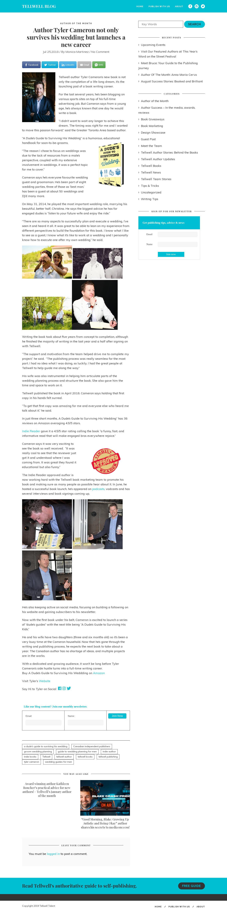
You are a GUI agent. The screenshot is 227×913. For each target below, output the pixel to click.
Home (139, 6)
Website (44, 681)
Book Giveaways (152, 119)
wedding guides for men (58, 761)
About (179, 6)
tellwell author (64, 756)
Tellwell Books (151, 166)
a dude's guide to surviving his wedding (45, 746)
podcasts (98, 489)
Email (149, 234)
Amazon (99, 673)
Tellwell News (151, 172)
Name (149, 244)
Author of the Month (76, 23)
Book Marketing (152, 126)
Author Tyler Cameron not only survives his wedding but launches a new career (76, 37)
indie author (109, 751)
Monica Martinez (77, 52)
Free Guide (191, 886)
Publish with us (159, 6)
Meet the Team (151, 146)
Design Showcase (153, 132)
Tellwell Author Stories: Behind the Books (169, 152)
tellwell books (85, 756)
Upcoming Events (153, 45)
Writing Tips (149, 199)
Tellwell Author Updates (158, 159)
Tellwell (46, 756)
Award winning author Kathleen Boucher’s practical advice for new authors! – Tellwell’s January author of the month (46, 790)
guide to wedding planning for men (77, 751)
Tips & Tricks (150, 186)
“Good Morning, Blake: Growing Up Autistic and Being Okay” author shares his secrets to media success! (105, 823)
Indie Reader (31, 431)
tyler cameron (31, 761)
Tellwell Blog (39, 6)
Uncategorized (151, 192)
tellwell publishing (108, 756)
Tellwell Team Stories (156, 179)
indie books (30, 756)
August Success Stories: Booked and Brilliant (172, 81)
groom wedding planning (38, 751)
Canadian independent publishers (91, 746)
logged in (53, 854)
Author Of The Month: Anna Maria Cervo (169, 75)
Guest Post (148, 139)
